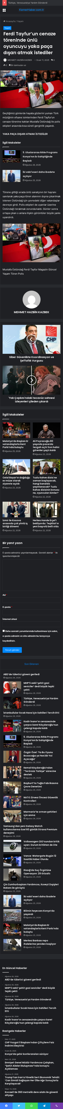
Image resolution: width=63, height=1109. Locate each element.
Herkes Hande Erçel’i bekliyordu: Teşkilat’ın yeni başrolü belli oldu (46, 523)
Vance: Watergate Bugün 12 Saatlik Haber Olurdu (40, 857)
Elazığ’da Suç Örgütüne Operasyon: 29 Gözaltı (37, 872)
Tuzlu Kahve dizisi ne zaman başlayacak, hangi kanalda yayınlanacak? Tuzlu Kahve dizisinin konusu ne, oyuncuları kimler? (46, 485)
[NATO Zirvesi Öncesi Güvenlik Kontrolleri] (12, 802)
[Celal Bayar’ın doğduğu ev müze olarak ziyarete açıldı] (16, 467)
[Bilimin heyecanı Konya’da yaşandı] (12, 915)
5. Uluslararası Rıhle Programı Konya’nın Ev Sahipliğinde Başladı (40, 156)
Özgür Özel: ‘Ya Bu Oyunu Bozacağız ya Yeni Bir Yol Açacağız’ (38, 756)
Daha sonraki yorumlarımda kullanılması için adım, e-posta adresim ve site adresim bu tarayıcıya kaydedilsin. (30, 636)
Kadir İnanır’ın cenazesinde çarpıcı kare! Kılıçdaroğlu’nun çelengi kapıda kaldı (41, 725)
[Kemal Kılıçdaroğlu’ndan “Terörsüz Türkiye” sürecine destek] (12, 772)
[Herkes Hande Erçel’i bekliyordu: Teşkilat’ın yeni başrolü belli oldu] (46, 509)
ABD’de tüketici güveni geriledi (21, 674)
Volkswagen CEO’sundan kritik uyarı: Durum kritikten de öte (41, 843)
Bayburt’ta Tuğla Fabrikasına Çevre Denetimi (41, 785)
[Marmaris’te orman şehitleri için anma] (12, 816)
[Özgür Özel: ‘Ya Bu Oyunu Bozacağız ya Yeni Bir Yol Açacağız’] (12, 757)
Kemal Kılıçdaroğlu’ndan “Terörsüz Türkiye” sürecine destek (40, 771)
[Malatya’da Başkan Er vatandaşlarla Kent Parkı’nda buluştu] (16, 430)
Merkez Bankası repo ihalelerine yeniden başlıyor (40, 942)
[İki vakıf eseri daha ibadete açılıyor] (11, 176)
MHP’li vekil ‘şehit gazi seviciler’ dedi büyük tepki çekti (39, 686)
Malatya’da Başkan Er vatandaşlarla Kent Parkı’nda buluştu (15, 444)
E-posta (7, 607)
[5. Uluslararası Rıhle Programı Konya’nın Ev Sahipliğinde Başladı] (11, 156)
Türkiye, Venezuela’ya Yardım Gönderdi (27, 2)
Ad (5, 595)
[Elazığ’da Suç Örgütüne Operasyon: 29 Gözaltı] (12, 875)
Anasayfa (10, 21)
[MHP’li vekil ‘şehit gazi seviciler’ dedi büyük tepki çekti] (12, 687)
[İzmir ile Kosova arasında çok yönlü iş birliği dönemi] (16, 509)
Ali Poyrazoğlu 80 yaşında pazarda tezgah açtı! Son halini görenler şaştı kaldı (46, 445)
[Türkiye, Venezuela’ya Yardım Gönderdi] (12, 703)
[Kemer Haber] (31, 10)
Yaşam (20, 21)
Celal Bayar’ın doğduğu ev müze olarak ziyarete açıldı (16, 480)
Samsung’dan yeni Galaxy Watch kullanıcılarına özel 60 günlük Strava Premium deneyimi (30, 829)
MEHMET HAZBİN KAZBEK (20, 60)
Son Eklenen (31, 663)
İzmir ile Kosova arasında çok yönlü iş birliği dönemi (15, 523)
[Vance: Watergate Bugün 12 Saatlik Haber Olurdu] (12, 860)
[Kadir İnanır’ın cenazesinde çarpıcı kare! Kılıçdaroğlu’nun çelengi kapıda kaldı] (12, 726)
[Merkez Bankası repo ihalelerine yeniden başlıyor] (12, 945)
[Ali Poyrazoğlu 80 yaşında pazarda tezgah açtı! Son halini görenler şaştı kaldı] (46, 430)
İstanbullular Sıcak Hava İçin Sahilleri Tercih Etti (31, 712)
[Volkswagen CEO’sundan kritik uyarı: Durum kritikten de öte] (12, 846)
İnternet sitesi (10, 619)
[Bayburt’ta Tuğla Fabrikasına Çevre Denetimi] (12, 788)
